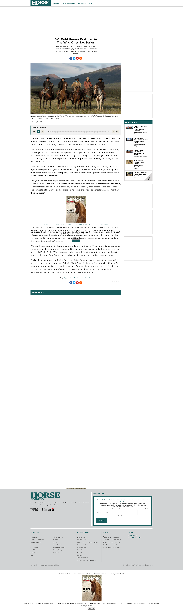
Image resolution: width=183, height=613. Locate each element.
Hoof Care (34, 552)
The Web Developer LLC (143, 565)
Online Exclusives (69, 3)
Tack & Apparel (82, 558)
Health (32, 550)
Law (31, 555)
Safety (135, 146)
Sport (135, 134)
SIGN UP (75, 240)
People (135, 168)
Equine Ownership (37, 540)
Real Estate (81, 550)
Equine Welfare (137, 144)
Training (56, 552)
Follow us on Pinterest (112, 542)
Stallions (80, 555)
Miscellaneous (58, 537)
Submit (91, 608)
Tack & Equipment (59, 550)
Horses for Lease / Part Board (87, 542)
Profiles (55, 542)
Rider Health (57, 545)
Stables (79, 552)
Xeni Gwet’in (86, 278)
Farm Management (37, 545)
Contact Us (133, 535)
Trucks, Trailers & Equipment (87, 560)
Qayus (66, 278)
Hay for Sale (81, 540)
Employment (82, 537)
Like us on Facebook (111, 537)
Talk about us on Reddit (113, 547)
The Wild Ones (75, 278)
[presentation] (113, 282)
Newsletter (82, 3)
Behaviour (34, 537)
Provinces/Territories (142, 132)
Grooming (34, 547)
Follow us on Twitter (111, 545)
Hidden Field (144, 509)
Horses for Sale (82, 545)
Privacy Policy (134, 538)
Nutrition (56, 540)
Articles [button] (56, 3)
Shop (91, 3)
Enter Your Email (117, 509)
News (135, 132)
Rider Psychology (59, 547)
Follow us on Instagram (112, 540)
